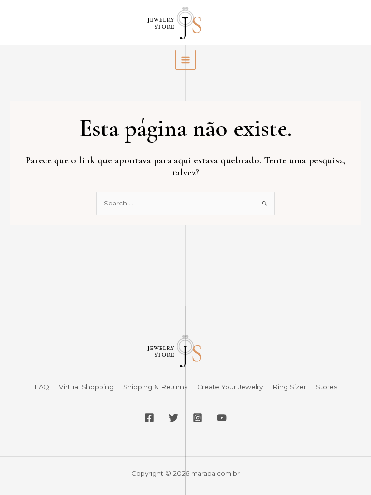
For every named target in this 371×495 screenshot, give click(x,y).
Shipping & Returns (155, 387)
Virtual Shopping (86, 387)
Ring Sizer (289, 387)
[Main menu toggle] (185, 60)
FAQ (41, 387)
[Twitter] (173, 417)
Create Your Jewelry (230, 387)
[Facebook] (149, 417)
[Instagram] (197, 417)
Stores (326, 387)
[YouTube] (222, 417)
